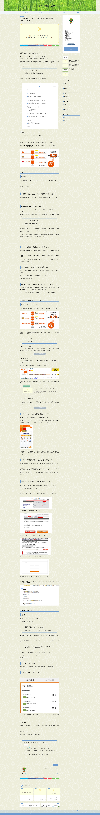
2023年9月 (66, 96)
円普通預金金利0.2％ (31, 93)
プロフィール (39, 12)
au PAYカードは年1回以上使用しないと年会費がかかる (38, 103)
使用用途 (29, 120)
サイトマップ (51, 12)
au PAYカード (31, 110)
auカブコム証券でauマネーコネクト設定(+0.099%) (37, 116)
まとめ (28, 126)
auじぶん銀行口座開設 (32, 109)
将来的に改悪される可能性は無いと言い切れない (36, 100)
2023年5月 (66, 106)
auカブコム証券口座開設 (32, 111)
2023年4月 (66, 109)
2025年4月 (66, 83)
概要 (28, 89)
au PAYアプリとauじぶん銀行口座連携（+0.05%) (37, 113)
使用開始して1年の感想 (32, 122)
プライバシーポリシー (24, 813)
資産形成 (22, 16)
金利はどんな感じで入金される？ (34, 123)
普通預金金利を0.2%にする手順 (33, 106)
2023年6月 (66, 104)
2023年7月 (66, 101)
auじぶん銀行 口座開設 (39, 353)
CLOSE (54, 86)
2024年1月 (66, 88)
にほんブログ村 (27, 747)
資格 (65, 117)
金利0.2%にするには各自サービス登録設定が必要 (37, 102)
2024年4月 (66, 85)
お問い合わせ (64, 12)
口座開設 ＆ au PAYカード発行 (33, 107)
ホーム (26, 12)
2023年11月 (66, 91)
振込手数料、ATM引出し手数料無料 (34, 96)
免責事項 (30, 813)
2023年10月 (66, 93)
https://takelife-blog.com (31, 773)
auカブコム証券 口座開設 (40, 407)
